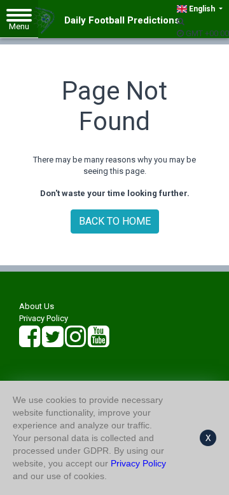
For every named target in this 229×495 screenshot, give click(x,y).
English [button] (202, 8)
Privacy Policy (43, 318)
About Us (36, 306)
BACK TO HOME (115, 221)
